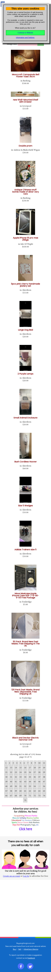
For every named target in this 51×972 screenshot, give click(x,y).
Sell (19, 949)
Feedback (31, 958)
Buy (14, 949)
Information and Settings (25, 37)
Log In (26, 876)
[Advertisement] (25, 908)
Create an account (11, 876)
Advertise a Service (31, 949)
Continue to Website (25, 33)
